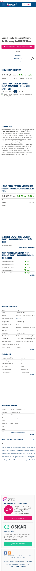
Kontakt (6, 561)
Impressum (13, 561)
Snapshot (18, 55)
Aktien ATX (7, 556)
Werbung (19, 561)
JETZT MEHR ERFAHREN (18, 544)
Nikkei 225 (17, 558)
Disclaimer (23, 564)
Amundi (18, 319)
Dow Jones (24, 556)
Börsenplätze (18, 58)
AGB (28, 564)
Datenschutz (15, 564)
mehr (33, 275)
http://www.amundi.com (17, 432)
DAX (11, 556)
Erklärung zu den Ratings (26, 248)
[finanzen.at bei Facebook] (5, 553)
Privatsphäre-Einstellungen (18, 566)
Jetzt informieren (18, 518)
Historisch (18, 62)
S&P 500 (22, 558)
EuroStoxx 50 (16, 556)
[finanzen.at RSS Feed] (9, 553)
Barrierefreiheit (27, 561)
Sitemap (8, 564)
